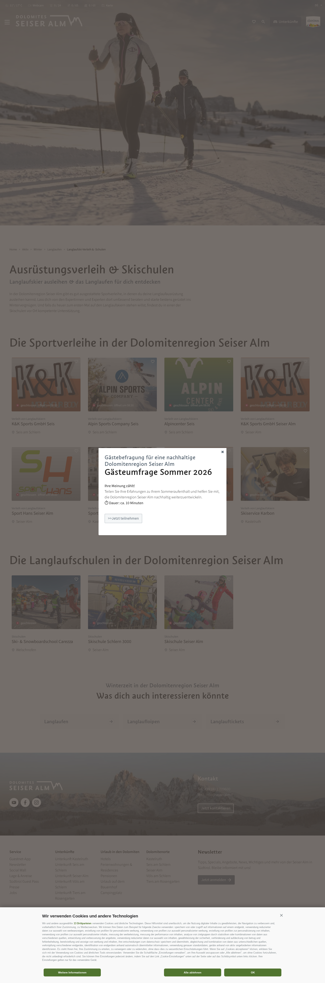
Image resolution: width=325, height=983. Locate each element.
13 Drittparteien (82, 923)
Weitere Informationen (72, 972)
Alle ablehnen (192, 972)
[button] (281, 915)
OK (253, 972)
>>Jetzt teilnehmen (123, 518)
